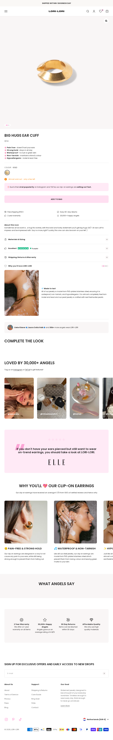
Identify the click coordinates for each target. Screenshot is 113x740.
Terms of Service (11, 694)
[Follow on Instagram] (6, 719)
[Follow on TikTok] (20, 719)
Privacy (7, 699)
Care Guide (36, 694)
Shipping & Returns (39, 690)
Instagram (17, 369)
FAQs (33, 703)
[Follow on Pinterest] (13, 719)
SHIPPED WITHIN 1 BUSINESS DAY (56, 3)
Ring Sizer (35, 699)
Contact (34, 707)
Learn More (65, 706)
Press (6, 703)
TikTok (27, 369)
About (6, 690)
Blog (6, 707)
